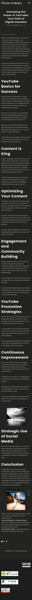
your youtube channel (8, 529)
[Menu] (29, 3)
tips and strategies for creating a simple (14, 520)
